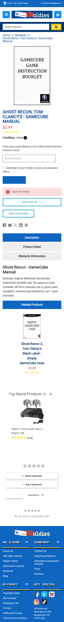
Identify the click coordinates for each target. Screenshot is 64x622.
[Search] (56, 27)
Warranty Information (32, 256)
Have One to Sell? (18, 213)
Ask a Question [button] (33, 484)
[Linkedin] (21, 225)
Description (32, 237)
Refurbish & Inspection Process (46, 562)
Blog (5, 576)
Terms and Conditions (15, 618)
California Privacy (12, 613)
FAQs (37, 568)
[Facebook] (4, 225)
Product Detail (32, 247)
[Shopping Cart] (57, 14)
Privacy (7, 608)
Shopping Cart (11, 603)
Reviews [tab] (11, 495)
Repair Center (10, 561)
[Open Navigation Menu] (6, 14)
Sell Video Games (12, 556)
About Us (8, 551)
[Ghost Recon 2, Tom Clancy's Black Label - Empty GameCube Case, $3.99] (32, 326)
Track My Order (11, 593)
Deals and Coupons (13, 566)
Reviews (38, 573)
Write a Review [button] (33, 475)
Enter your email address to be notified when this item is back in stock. (32, 148)
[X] (15, 225)
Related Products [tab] (32, 304)
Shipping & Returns (44, 556)
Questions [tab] (33, 495)
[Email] (10, 225)
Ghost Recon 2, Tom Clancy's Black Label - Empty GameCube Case (32, 353)
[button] (45, 394)
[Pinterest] (26, 225)
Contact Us (40, 551)
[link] (32, 132)
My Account (9, 598)
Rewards (8, 571)
